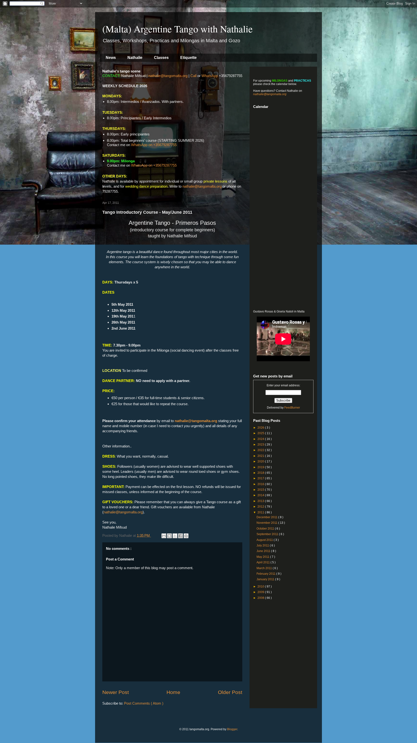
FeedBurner (292, 407)
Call (193, 76)
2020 (261, 461)
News (111, 58)
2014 (261, 495)
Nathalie (134, 58)
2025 (261, 433)
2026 (261, 427)
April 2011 (264, 562)
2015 (261, 489)
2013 (261, 501)
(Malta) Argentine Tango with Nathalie (177, 28)
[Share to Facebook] (180, 535)
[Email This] (163, 535)
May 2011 (263, 557)
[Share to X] (175, 535)
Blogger (232, 729)
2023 (261, 444)
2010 (261, 586)
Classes (161, 58)
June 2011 (264, 551)
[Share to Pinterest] (186, 535)
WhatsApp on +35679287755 (154, 145)
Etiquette (188, 58)
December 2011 (267, 517)
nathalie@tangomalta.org (168, 76)
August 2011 (265, 540)
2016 (261, 484)
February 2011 (266, 573)
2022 (261, 450)
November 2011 (267, 522)
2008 (261, 598)
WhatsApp (210, 76)
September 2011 (268, 534)
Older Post (230, 692)
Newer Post (115, 692)
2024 (261, 439)
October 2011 (266, 528)
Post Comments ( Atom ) (143, 703)
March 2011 (265, 568)
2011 (261, 512)
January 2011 (266, 579)
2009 (261, 592)
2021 (261, 456)
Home (173, 692)
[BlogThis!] (169, 535)
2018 (261, 472)
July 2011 (263, 545)
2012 (261, 506)
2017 (261, 478)
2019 (261, 467)
